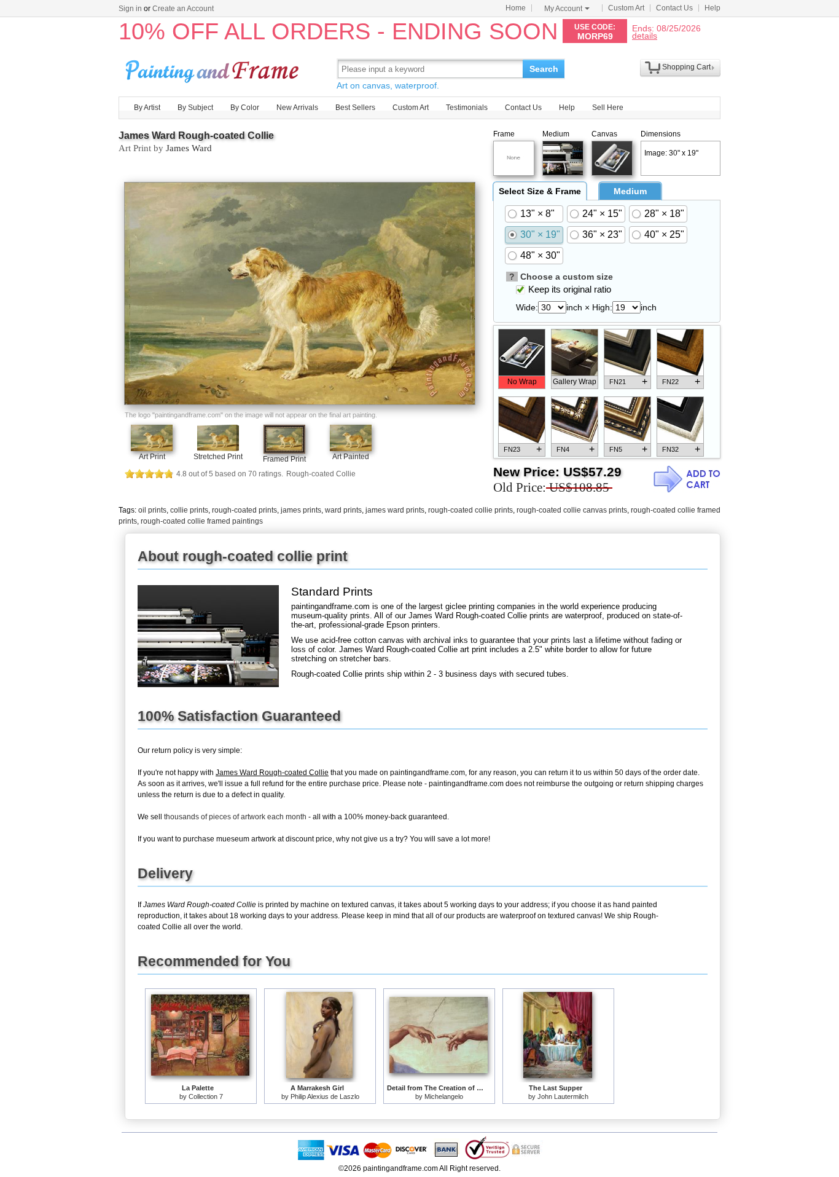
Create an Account (183, 8)
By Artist (147, 107)
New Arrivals (297, 107)
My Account (563, 8)
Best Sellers (355, 107)
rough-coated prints (244, 510)
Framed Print (284, 459)
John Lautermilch (562, 1096)
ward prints (343, 510)
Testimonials (467, 107)
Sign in (130, 8)
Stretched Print (218, 456)
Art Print (152, 456)
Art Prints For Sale (214, 69)
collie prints (189, 510)
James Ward (189, 148)
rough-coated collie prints (470, 510)
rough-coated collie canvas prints (572, 510)
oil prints (152, 510)
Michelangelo (443, 1096)
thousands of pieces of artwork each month (235, 817)
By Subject (195, 107)
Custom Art (626, 8)
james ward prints (394, 510)
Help (712, 8)
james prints (301, 510)
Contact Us (674, 8)
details (644, 35)
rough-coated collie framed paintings (202, 521)
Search (543, 69)
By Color (244, 107)
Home (515, 8)
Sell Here (607, 107)
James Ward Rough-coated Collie (196, 135)
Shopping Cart (686, 67)
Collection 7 (206, 1096)
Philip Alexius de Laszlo (325, 1096)
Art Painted (350, 456)
